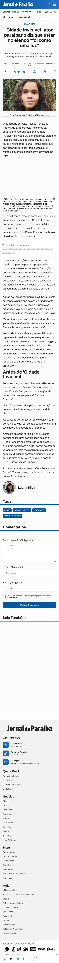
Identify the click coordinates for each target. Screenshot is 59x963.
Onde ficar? (8, 789)
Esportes (26, 12)
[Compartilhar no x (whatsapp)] (11, 959)
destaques (39, 510)
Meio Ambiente (9, 840)
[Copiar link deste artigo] (35, 959)
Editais (6, 899)
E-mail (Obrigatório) (13, 582)
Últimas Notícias (11, 12)
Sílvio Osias (8, 865)
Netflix (37, 433)
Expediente (8, 916)
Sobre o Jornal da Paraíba (14, 903)
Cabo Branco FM (10, 908)
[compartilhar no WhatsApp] (4, 959)
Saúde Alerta (9, 869)
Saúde (6, 831)
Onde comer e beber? (12, 785)
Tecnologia (8, 836)
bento (7, 510)
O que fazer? (8, 780)
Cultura (6, 806)
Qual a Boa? (50, 12)
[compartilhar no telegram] (17, 959)
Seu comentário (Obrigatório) (18, 540)
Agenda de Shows (11, 776)
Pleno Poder (8, 861)
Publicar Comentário (29, 605)
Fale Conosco (9, 925)
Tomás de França (12, 516)
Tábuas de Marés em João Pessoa (18, 895)
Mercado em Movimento (14, 874)
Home (10, 17)
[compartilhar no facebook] (23, 959)
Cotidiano (7, 827)
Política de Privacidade (13, 929)
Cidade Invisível (22, 510)
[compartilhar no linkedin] (29, 959)
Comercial (7, 920)
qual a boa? (24, 17)
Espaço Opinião (10, 933)
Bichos (6, 801)
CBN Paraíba (9, 912)
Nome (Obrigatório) (13, 567)
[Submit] (49, 4)
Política (37, 12)
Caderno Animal (10, 852)
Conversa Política (10, 857)
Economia (7, 810)
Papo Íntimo (8, 878)
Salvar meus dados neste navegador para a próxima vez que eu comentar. (31, 596)
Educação (7, 814)
